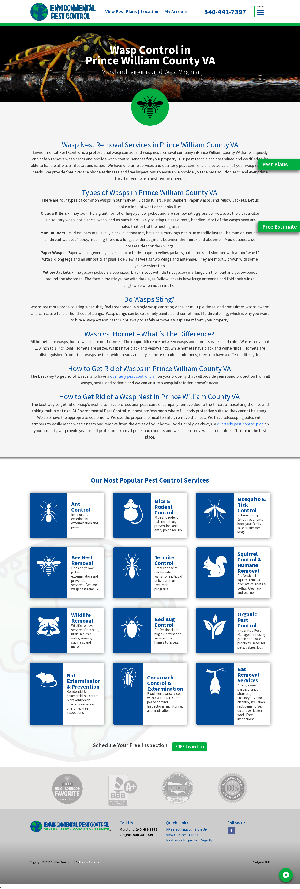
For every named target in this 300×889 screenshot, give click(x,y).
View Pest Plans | (122, 11)
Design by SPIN (261, 862)
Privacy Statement (90, 862)
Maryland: (138, 829)
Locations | (152, 11)
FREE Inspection (189, 746)
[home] (63, 11)
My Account (176, 11)
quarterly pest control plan (133, 376)
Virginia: (137, 834)
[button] (262, 12)
